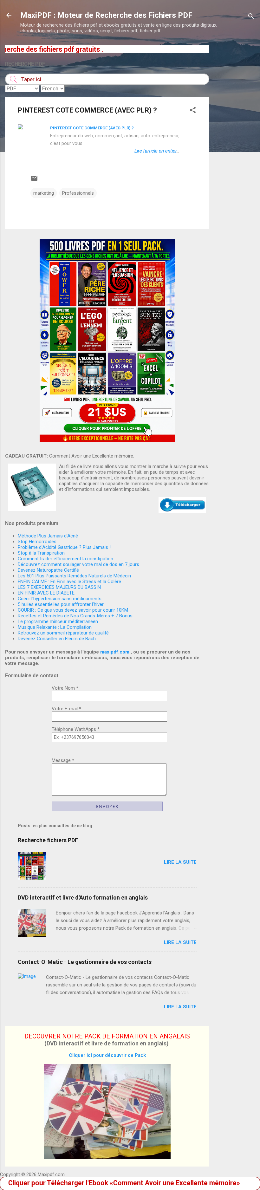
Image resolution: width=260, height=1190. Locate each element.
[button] (193, 111)
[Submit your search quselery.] (13, 79)
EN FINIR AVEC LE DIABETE (46, 593)
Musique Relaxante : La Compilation (55, 627)
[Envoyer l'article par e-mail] (34, 180)
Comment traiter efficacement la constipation (65, 559)
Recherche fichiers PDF (48, 840)
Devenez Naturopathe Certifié (48, 570)
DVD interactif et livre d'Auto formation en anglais (83, 897)
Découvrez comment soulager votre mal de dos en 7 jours (78, 564)
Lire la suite (180, 862)
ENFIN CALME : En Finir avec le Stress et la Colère (69, 581)
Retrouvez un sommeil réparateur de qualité (63, 633)
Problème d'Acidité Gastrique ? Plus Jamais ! (64, 547)
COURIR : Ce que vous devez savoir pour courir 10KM (73, 610)
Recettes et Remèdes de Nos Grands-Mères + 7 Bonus (75, 616)
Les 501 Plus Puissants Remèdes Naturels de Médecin (74, 576)
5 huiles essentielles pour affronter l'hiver (61, 604)
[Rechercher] (251, 17)
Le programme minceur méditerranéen (58, 621)
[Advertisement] (234, 140)
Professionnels (78, 193)
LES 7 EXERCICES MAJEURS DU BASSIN (59, 587)
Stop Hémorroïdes (37, 541)
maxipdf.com (114, 652)
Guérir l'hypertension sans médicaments (59, 599)
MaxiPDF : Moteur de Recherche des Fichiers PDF (106, 15)
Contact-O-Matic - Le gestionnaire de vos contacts (85, 962)
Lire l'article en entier (155, 151)
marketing (43, 193)
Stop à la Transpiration (41, 553)
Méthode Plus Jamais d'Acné (48, 536)
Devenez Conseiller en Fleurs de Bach (57, 638)
